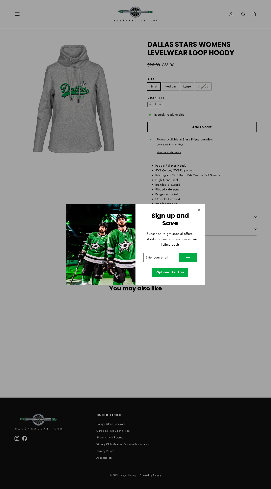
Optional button (170, 272)
